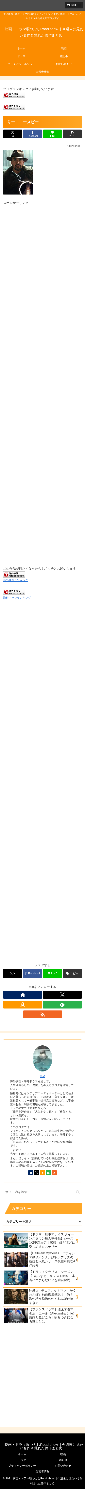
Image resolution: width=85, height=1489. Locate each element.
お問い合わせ (63, 1465)
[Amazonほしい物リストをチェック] (22, 1005)
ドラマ (22, 1460)
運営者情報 (42, 1471)
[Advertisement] (42, 381)
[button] (72, 134)
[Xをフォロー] (62, 995)
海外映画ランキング (15, 580)
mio (42, 1076)
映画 (63, 1454)
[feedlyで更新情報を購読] (62, 1005)
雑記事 (63, 1460)
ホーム (22, 1454)
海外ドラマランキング (17, 597)
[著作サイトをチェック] (22, 995)
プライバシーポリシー (22, 1465)
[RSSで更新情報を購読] (42, 1014)
